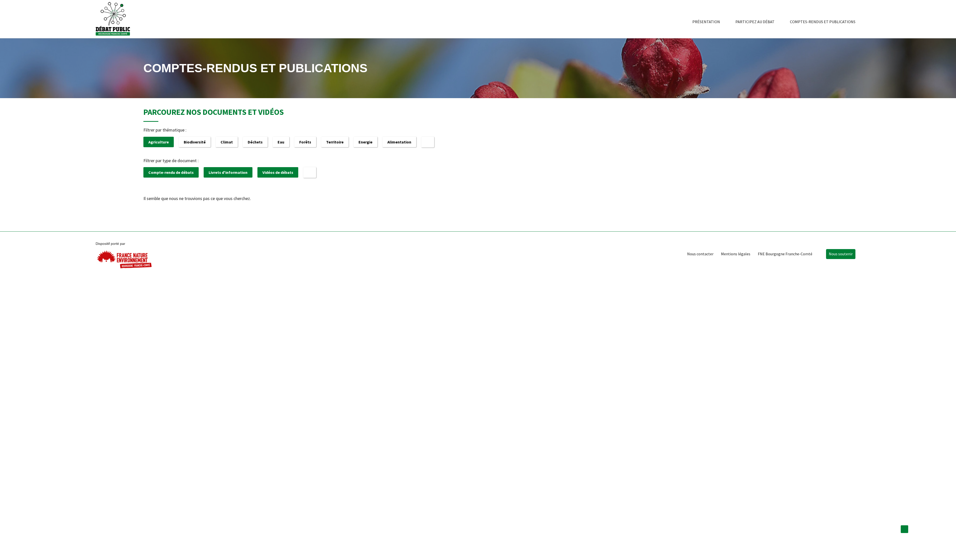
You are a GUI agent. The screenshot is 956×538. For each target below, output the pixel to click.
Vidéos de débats (277, 172)
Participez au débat (755, 21)
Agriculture (158, 141)
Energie (365, 141)
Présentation (706, 21)
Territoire (335, 141)
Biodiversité (195, 141)
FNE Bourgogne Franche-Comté (785, 253)
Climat (227, 141)
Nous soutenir (841, 253)
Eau (281, 141)
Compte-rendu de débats (171, 172)
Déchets (255, 141)
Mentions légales (735, 253)
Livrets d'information (228, 172)
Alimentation (399, 141)
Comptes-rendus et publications (822, 21)
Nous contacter (700, 253)
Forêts (305, 141)
